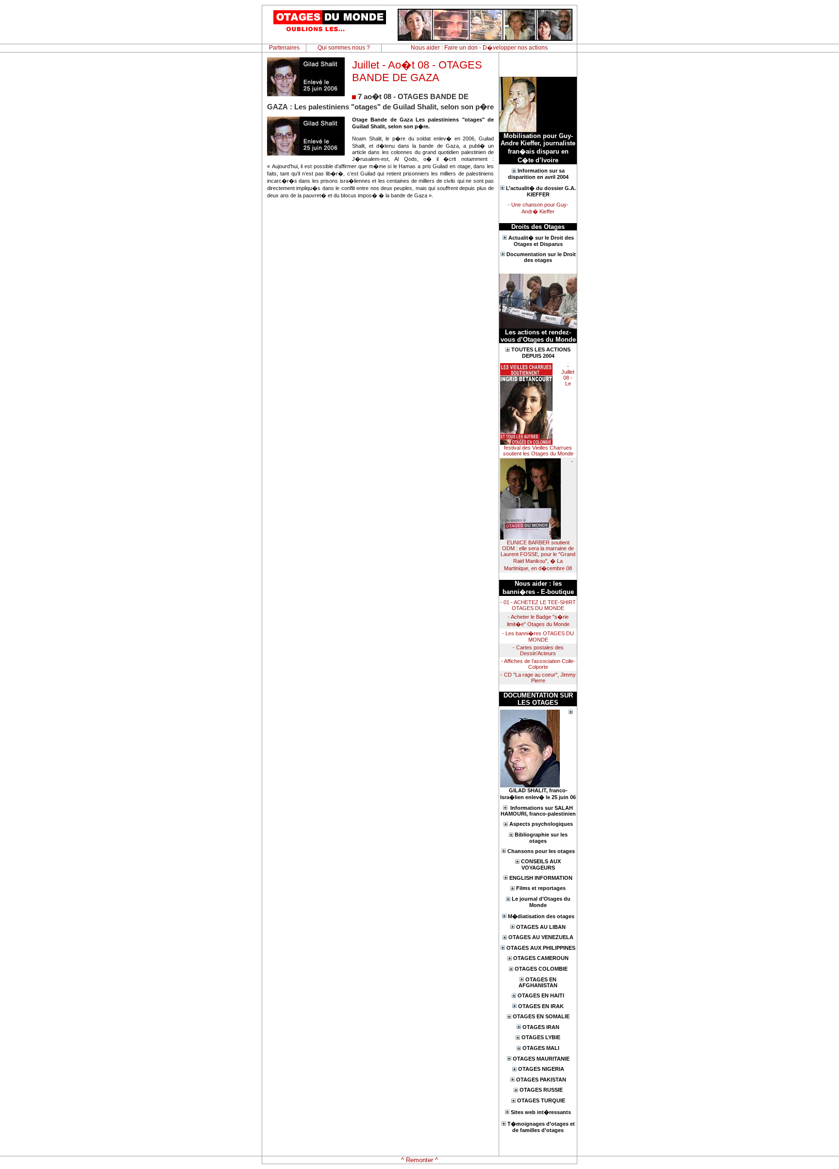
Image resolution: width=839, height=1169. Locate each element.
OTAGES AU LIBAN (541, 927)
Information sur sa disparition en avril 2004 (538, 174)
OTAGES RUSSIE (541, 1090)
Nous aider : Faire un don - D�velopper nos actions (479, 48)
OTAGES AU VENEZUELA (540, 937)
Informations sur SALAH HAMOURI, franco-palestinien (538, 811)
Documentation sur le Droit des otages (541, 257)
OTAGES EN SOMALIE (541, 1016)
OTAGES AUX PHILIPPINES (540, 948)
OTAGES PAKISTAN (541, 1079)
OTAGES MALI (540, 1048)
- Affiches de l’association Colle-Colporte (538, 664)
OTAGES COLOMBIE (541, 969)
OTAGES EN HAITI (541, 995)
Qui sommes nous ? (344, 48)
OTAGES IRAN (540, 1027)
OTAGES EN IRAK (541, 1006)
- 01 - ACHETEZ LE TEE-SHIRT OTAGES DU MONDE (538, 605)
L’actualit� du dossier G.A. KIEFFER (541, 191)
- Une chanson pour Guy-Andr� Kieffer (538, 208)
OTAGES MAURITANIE (541, 1059)
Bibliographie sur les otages (541, 838)
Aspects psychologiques (541, 824)
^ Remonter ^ (419, 1160)
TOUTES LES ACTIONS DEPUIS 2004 (541, 353)
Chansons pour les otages (541, 851)
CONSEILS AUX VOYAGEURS (541, 864)
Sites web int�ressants (541, 1112)
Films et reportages (541, 888)
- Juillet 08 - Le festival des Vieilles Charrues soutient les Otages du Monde (539, 409)
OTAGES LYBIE (540, 1037)
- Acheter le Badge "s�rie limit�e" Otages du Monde (538, 620)
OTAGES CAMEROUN (541, 958)
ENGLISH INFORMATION (540, 878)
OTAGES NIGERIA (541, 1069)
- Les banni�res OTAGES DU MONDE (538, 636)
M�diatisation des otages (541, 916)
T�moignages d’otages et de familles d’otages (541, 1127)
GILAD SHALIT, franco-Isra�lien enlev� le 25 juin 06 (538, 793)
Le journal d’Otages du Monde (541, 902)
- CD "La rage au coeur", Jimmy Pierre (538, 677)
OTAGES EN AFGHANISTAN (538, 983)
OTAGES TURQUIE (541, 1100)
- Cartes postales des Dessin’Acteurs (538, 650)
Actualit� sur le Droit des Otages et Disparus (541, 241)
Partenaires (284, 48)
